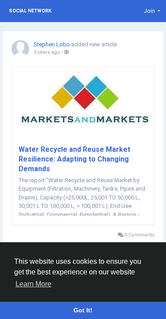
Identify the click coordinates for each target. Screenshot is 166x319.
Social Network (30, 11)
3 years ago (47, 52)
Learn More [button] (33, 284)
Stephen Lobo (52, 44)
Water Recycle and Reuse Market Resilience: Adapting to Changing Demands (74, 159)
